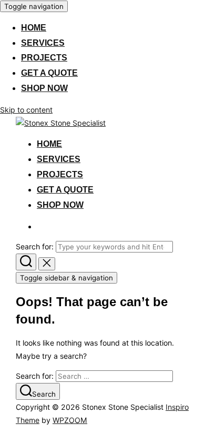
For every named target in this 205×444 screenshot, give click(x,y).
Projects (44, 57)
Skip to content (26, 109)
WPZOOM (70, 420)
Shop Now (44, 88)
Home (33, 27)
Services (43, 42)
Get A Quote (49, 72)
